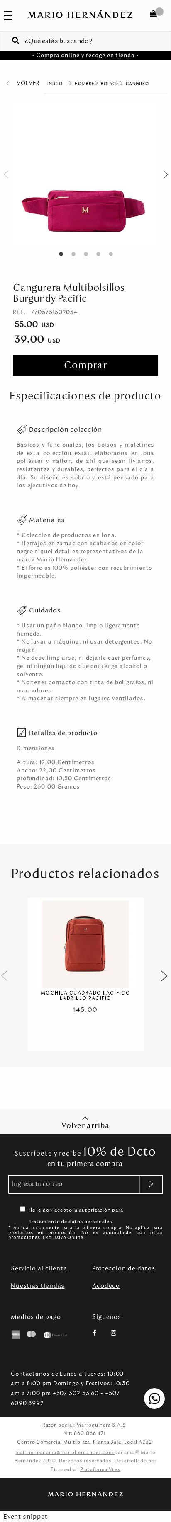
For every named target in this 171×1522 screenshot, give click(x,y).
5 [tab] (111, 254)
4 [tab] (98, 254)
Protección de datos (123, 1268)
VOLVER (28, 83)
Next (164, 174)
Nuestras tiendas (37, 1286)
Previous (6, 174)
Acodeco (106, 1286)
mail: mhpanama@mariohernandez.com (65, 1452)
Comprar (85, 365)
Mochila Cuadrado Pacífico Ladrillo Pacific (86, 995)
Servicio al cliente (39, 1268)
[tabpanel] (85, 174)
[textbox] (85, 40)
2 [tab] (73, 254)
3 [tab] (86, 254)
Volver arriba (85, 1125)
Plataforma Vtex (100, 1469)
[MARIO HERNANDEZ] (57, 83)
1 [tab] (61, 254)
